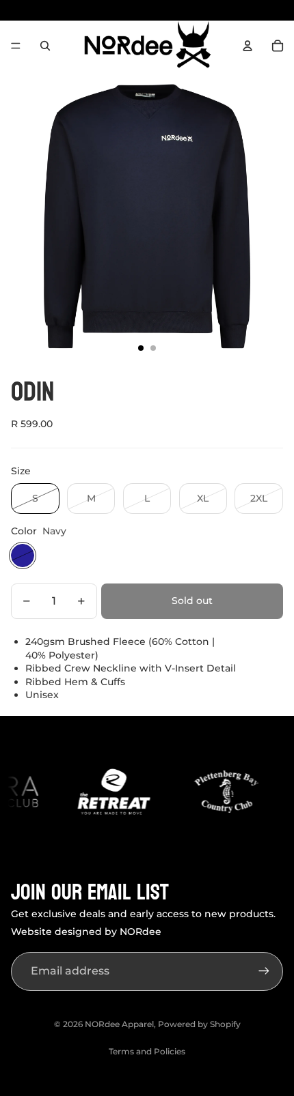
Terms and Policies (147, 1051)
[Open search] (45, 46)
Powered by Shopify (199, 1024)
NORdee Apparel (119, 1024)
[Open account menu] (247, 46)
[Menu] (15, 45)
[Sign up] (264, 971)
